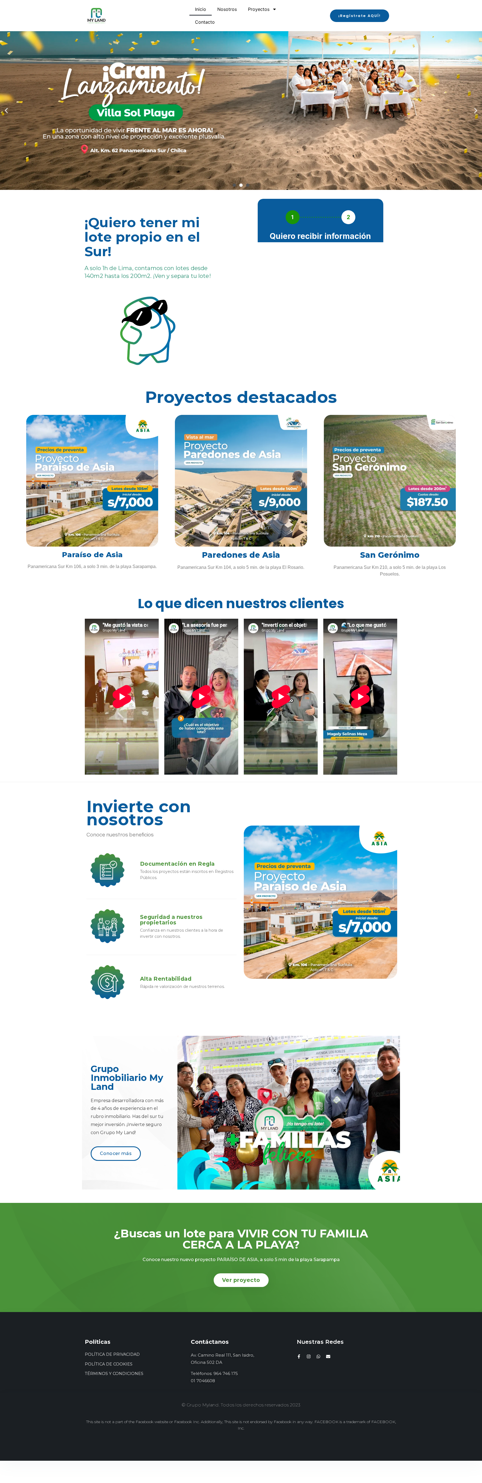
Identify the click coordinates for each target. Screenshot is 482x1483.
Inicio (200, 9)
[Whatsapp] (318, 1356)
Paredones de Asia (241, 555)
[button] (359, 15)
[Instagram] (309, 1356)
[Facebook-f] (299, 1356)
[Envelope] (328, 1356)
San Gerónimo (390, 555)
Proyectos (258, 9)
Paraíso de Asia (92, 554)
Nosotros (227, 9)
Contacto (205, 22)
